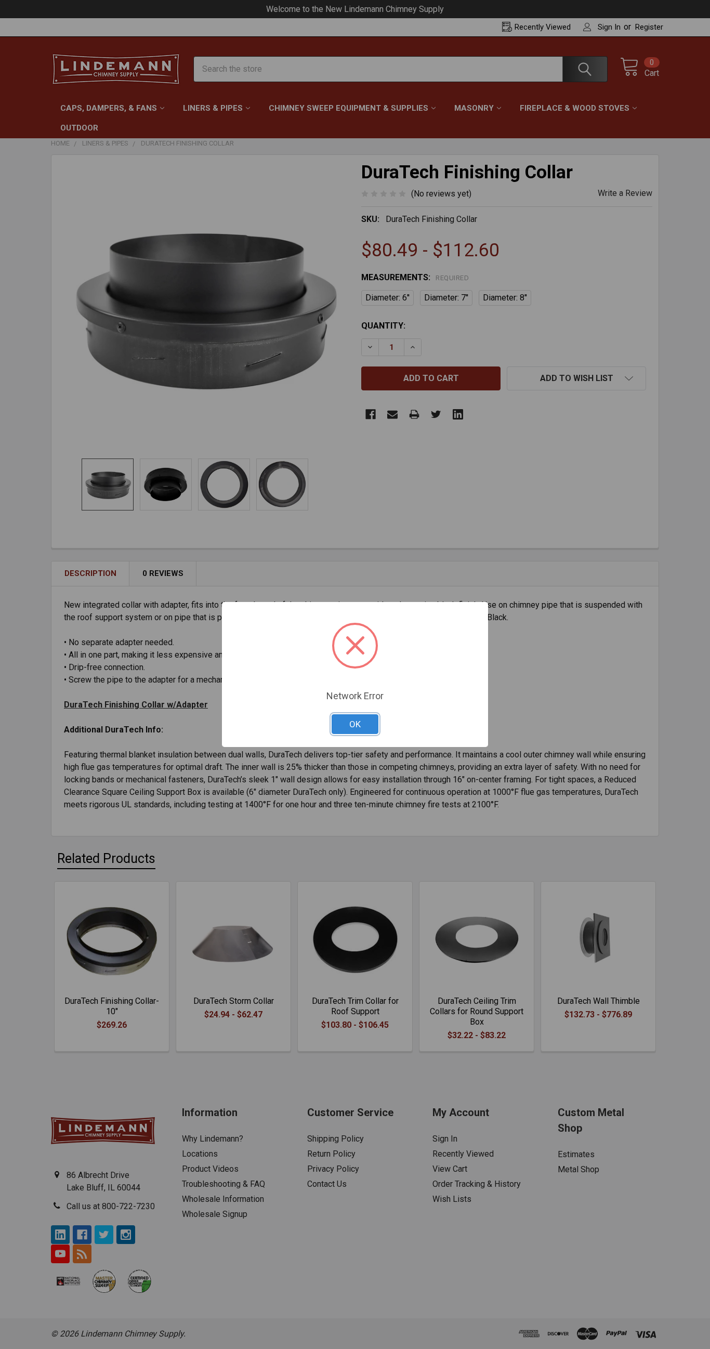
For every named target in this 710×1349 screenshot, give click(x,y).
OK (355, 724)
